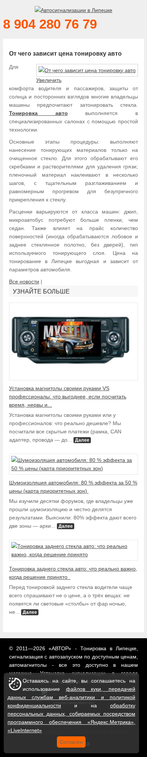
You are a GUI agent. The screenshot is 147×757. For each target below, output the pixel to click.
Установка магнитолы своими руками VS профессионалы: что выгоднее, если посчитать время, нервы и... (67, 396)
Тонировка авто (38, 113)
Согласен (71, 742)
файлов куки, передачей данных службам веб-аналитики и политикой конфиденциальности (71, 697)
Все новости (24, 282)
